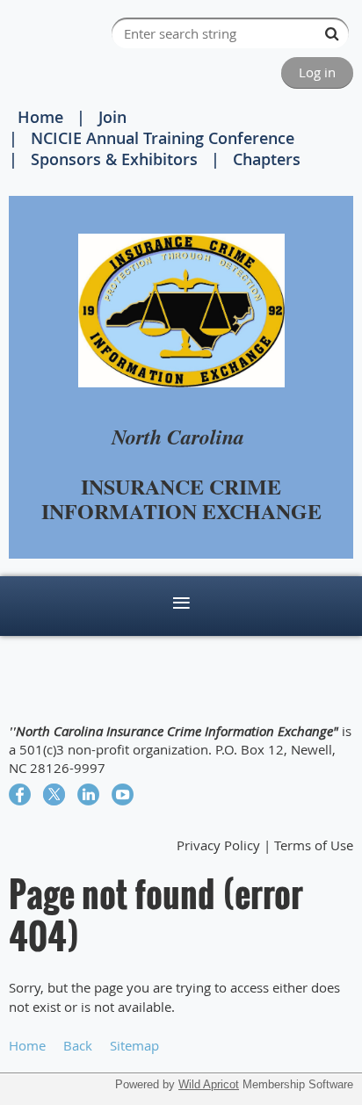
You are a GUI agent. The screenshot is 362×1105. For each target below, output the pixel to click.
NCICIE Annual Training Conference (162, 137)
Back (77, 1045)
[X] (54, 794)
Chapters (266, 159)
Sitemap (134, 1045)
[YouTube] (123, 794)
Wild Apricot (208, 1084)
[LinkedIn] (88, 794)
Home (40, 116)
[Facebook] (20, 794)
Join (112, 116)
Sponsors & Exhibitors (114, 159)
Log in (317, 72)
